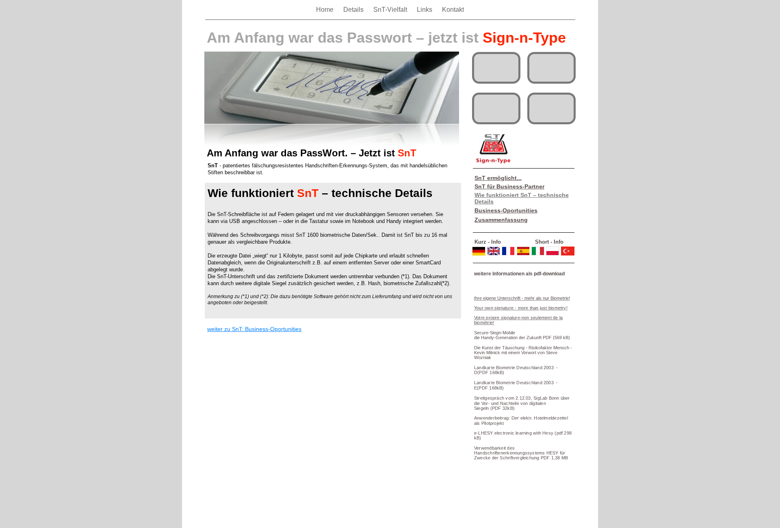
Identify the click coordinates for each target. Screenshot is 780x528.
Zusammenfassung (501, 219)
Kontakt (453, 9)
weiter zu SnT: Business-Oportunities (254, 329)
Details (354, 9)
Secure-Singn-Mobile (494, 332)
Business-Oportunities (505, 210)
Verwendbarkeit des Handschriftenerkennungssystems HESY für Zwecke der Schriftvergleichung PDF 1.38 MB (521, 453)
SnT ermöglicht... (498, 178)
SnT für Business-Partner (509, 186)
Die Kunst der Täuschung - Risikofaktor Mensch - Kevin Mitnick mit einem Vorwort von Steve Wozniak (523, 352)
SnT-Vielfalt (391, 9)
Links (425, 9)
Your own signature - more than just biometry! (521, 307)
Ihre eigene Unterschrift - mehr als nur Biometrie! (522, 298)
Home (325, 9)
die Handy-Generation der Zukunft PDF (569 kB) (522, 337)
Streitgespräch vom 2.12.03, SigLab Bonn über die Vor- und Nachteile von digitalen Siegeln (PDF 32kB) (522, 403)
